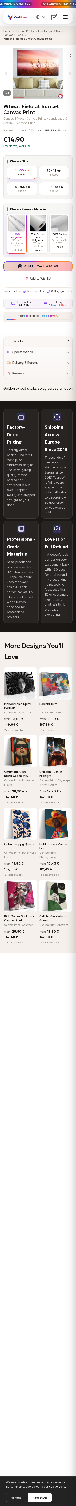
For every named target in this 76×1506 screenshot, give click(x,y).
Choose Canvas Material (28, 209)
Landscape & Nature (51, 31)
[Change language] (41, 17)
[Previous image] (6, 73)
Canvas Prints (24, 31)
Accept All (40, 1497)
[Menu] (65, 17)
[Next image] (69, 73)
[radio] (22, 172)
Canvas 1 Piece (13, 35)
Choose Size (19, 161)
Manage (15, 1497)
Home (7, 31)
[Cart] (54, 17)
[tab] (38, 341)
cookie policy (57, 1486)
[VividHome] (17, 17)
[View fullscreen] (68, 55)
